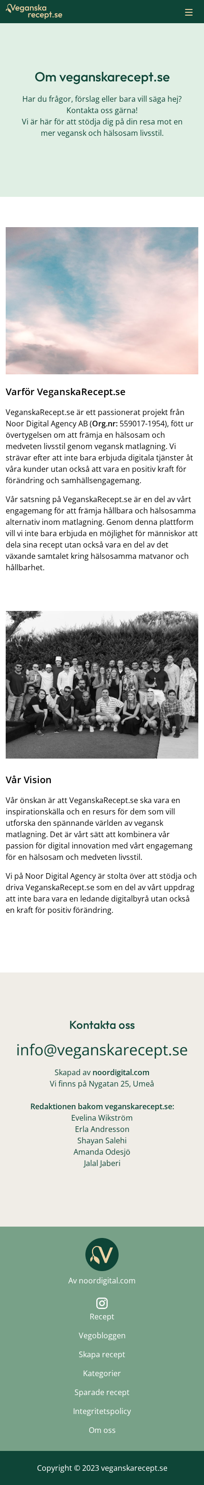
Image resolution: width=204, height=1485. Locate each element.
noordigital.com (107, 1280)
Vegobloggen (102, 1335)
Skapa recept (102, 1354)
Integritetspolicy (102, 1411)
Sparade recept (102, 1392)
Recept (102, 1316)
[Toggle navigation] (189, 11)
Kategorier (102, 1373)
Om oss (102, 1430)
